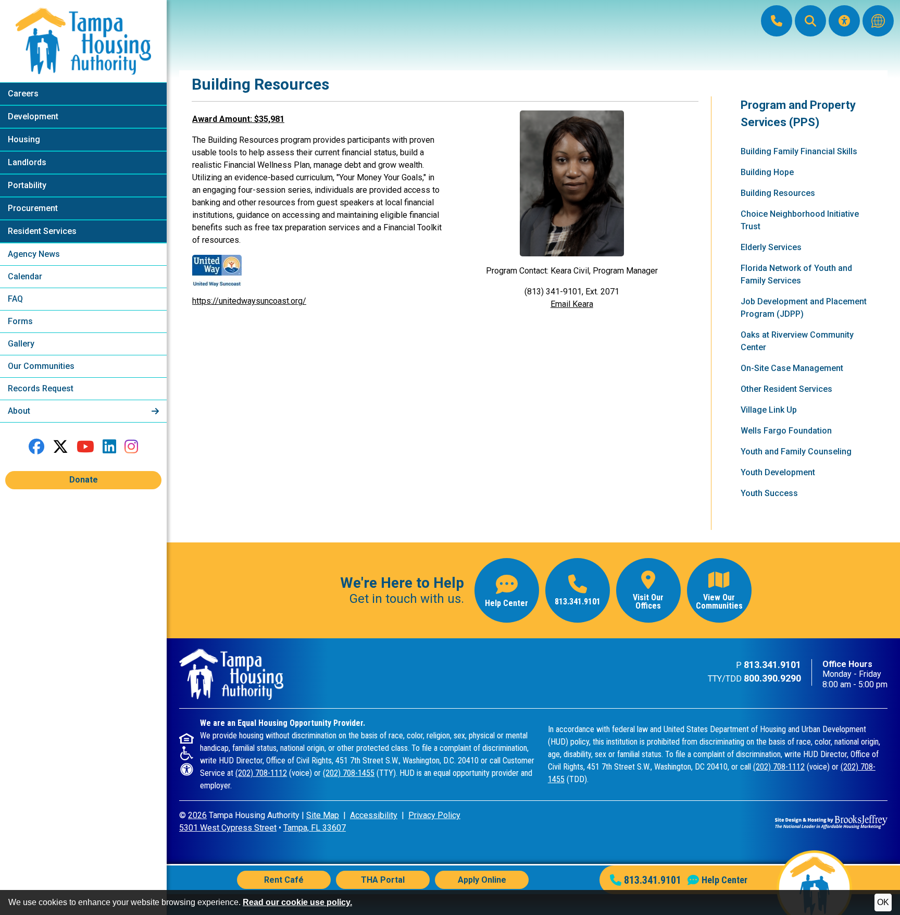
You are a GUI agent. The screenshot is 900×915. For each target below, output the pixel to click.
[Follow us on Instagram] (131, 447)
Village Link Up (769, 410)
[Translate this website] (878, 20)
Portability (27, 185)
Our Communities (41, 366)
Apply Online (482, 880)
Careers (23, 93)
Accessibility (373, 815)
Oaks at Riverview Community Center (797, 341)
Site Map (322, 815)
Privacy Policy (434, 815)
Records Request (40, 388)
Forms (20, 321)
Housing (24, 139)
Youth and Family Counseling (796, 451)
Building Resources (778, 193)
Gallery (21, 344)
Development (33, 116)
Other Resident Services (786, 389)
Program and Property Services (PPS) (798, 113)
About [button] (20, 411)
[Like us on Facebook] (36, 447)
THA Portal (383, 880)
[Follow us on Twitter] (60, 447)
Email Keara (572, 304)
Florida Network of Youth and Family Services (796, 274)
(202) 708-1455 (348, 773)
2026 (197, 815)
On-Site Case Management (792, 368)
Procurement (33, 208)
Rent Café (284, 880)
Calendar (25, 276)
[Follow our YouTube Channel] (85, 447)
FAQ (15, 299)
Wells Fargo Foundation (786, 431)
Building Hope (767, 172)
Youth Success (769, 493)
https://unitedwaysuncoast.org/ (249, 301)
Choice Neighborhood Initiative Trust (800, 220)
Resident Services (42, 231)
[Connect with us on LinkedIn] (109, 447)
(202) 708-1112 (261, 773)
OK (883, 902)
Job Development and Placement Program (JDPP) (804, 307)
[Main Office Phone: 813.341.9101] (776, 20)
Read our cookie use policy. (297, 902)
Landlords (27, 162)
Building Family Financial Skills (799, 151)
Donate (83, 480)
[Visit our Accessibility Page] (844, 20)
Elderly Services (771, 247)
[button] (810, 20)
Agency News (34, 254)
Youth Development (778, 472)
